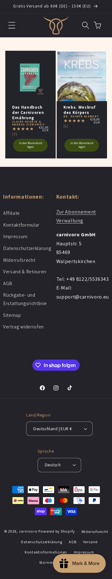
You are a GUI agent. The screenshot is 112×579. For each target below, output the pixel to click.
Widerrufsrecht (19, 260)
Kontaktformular (21, 225)
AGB (7, 283)
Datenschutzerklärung (27, 248)
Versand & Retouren (24, 271)
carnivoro (28, 531)
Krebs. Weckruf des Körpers (79, 110)
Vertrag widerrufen (23, 326)
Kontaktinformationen (46, 552)
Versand (90, 541)
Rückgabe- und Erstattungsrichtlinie (25, 299)
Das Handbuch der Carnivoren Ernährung (28, 112)
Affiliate (11, 213)
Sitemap (12, 315)
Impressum (15, 236)
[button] (12, 25)
